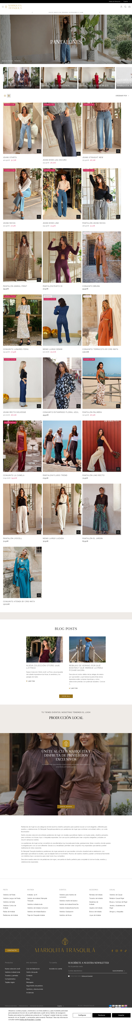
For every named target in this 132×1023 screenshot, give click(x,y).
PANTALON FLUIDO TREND (55, 475)
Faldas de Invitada (9, 911)
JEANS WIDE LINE (51, 223)
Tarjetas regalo (10, 982)
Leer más (31, 681)
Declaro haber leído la (81, 976)
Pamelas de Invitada (95, 895)
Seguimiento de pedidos (34, 986)
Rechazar (101, 1015)
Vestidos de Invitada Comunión (37, 908)
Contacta (12, 950)
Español (126, 1)
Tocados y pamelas (11, 975)
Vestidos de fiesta (9, 902)
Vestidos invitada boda (34, 904)
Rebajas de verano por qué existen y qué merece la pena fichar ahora (86, 667)
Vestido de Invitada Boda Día (68, 904)
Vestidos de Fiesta (9, 895)
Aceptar (121, 1015)
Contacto (29, 975)
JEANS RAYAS (9, 223)
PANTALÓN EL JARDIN (92, 538)
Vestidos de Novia (65, 915)
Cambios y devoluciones (34, 989)
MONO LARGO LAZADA (53, 538)
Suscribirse (118, 971)
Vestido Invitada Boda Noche (69, 908)
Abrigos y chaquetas (116, 911)
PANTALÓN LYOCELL (12, 538)
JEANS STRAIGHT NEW (92, 157)
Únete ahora (66, 807)
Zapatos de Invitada (95, 908)
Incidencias (30, 992)
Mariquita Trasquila (7, 61)
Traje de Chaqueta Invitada (36, 915)
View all (66, 696)
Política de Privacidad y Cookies (30, 1019)
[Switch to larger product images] (5, 96)
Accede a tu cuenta (55, 969)
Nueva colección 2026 (12, 969)
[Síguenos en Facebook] (112, 950)
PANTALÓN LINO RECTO (93, 475)
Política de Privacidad (87, 976)
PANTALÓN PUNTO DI (52, 286)
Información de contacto (36, 1006)
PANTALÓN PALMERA (92, 412)
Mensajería (29, 982)
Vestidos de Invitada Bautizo (36, 911)
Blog (27, 979)
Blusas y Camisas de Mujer (118, 902)
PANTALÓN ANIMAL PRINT (15, 286)
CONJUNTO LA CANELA (13, 475)
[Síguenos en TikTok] (125, 950)
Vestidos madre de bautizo (68, 901)
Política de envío (23, 1006)
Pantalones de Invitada (10, 915)
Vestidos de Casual (116, 895)
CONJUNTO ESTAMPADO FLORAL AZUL (61, 412)
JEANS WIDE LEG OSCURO (55, 160)
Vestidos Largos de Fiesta (11, 898)
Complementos (10, 979)
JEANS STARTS (10, 157)
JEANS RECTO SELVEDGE (14, 412)
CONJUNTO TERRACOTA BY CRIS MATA (100, 349)
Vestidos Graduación (66, 911)
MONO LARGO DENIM (52, 349)
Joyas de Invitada (95, 915)
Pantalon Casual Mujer (117, 898)
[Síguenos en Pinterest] (121, 950)
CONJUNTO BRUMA (91, 286)
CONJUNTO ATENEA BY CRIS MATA (19, 601)
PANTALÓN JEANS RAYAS (93, 223)
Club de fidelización (33, 969)
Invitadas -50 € (32, 895)
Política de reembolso (11, 1006)
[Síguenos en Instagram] (116, 950)
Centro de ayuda (31, 972)
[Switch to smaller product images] (9, 96)
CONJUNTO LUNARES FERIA (16, 349)
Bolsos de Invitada (95, 911)
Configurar (82, 1015)
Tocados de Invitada (96, 898)
